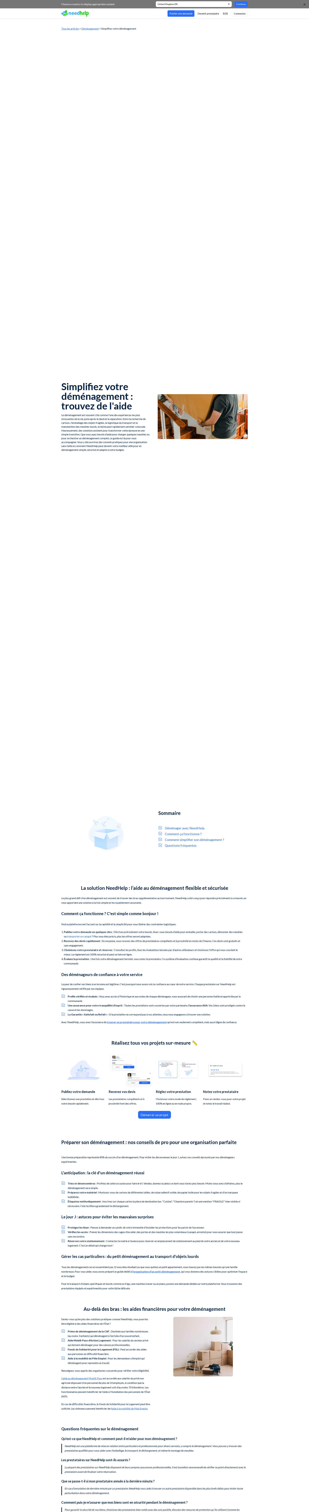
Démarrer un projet (154, 1115)
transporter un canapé (79, 936)
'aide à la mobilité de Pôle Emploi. (129, 1408)
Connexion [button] (240, 13)
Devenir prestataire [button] (208, 13)
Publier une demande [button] (180, 13)
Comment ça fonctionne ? (183, 834)
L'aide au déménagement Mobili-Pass (81, 1378)
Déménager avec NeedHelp (185, 828)
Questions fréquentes (181, 845)
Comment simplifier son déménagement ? (194, 840)
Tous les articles (70, 28)
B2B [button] (225, 13)
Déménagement (90, 28)
